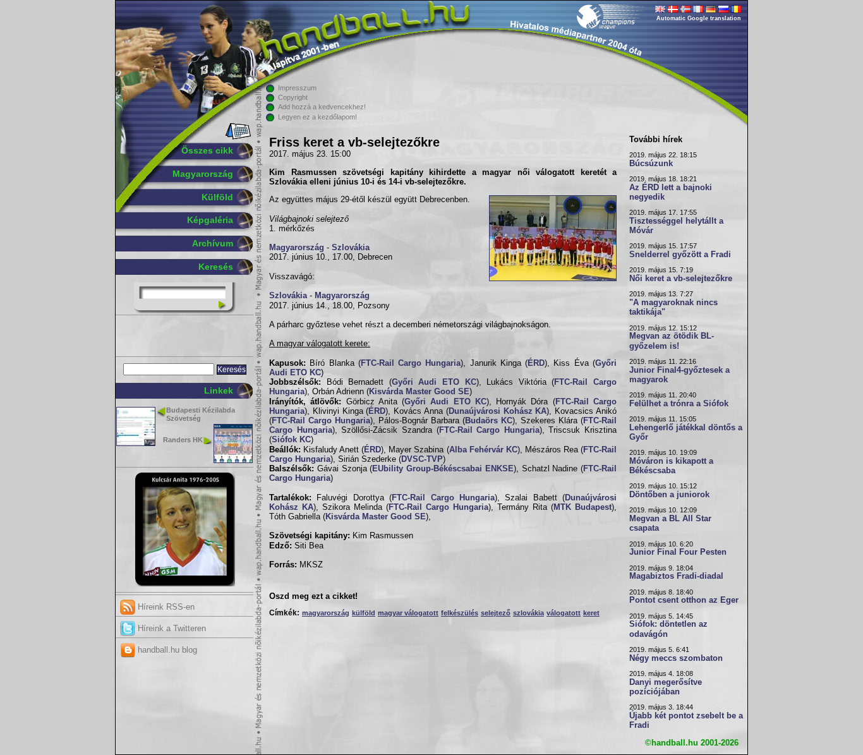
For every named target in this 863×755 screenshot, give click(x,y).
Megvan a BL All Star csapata (670, 523)
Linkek (218, 390)
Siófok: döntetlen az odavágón (668, 629)
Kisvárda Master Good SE (419, 391)
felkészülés (459, 613)
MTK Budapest (582, 507)
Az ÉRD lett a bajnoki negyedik (670, 192)
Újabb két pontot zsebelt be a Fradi (686, 720)
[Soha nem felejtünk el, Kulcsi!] (185, 583)
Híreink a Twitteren (170, 628)
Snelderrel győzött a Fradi (680, 254)
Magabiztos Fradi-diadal (676, 576)
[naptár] (237, 137)
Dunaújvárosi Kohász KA (498, 411)
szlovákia (528, 613)
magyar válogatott (408, 613)
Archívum (212, 243)
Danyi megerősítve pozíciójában (665, 687)
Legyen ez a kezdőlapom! (317, 117)
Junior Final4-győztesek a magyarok (679, 375)
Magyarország (202, 174)
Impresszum (297, 88)
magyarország (325, 613)
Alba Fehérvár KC (483, 449)
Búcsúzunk (651, 163)
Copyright (293, 97)
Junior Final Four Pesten (678, 552)
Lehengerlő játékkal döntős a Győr (685, 432)
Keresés (215, 267)
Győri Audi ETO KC (434, 382)
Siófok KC (291, 439)
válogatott (563, 613)
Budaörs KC (488, 420)
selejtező (495, 613)
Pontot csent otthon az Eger (684, 600)
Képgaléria (210, 220)
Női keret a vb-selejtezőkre (680, 278)
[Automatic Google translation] (660, 10)
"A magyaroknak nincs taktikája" (673, 307)
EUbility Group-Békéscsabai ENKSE (443, 468)
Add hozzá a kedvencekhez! (322, 107)
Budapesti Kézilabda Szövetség (200, 414)
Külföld (217, 197)
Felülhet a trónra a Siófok (678, 403)
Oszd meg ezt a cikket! (313, 596)
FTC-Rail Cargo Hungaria (411, 363)
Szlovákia (351, 247)
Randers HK (183, 440)
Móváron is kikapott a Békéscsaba (671, 466)
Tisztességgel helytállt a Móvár (676, 226)
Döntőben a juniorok (669, 494)
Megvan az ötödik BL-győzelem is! (671, 341)
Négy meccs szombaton (676, 658)
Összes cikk (207, 150)
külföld (363, 613)
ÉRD (536, 363)
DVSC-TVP (422, 459)
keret (591, 613)
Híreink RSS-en (165, 607)
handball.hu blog (166, 650)
